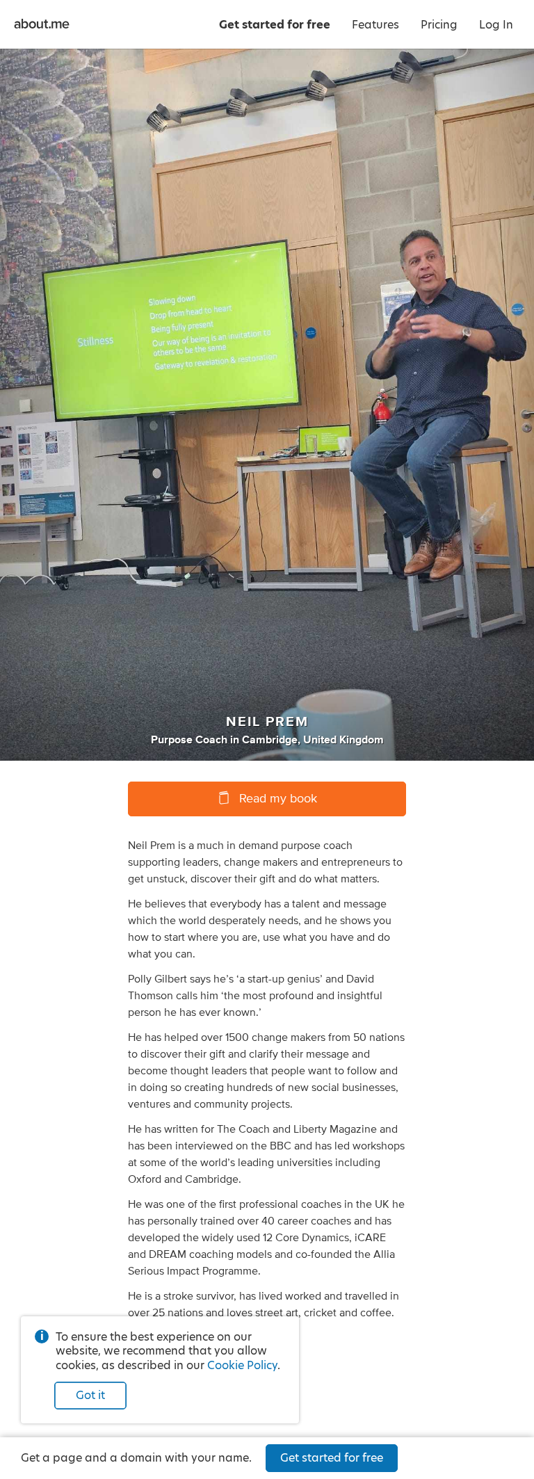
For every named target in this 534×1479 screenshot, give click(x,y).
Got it (90, 1395)
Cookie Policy (242, 1365)
